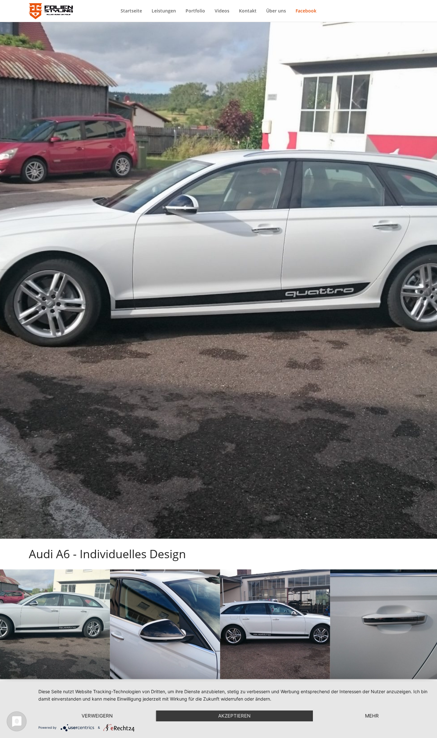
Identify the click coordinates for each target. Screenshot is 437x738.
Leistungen (164, 11)
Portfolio (195, 11)
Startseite (131, 11)
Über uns (276, 11)
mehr (372, 716)
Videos (222, 11)
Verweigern (97, 716)
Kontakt (248, 11)
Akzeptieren (234, 716)
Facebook (306, 11)
